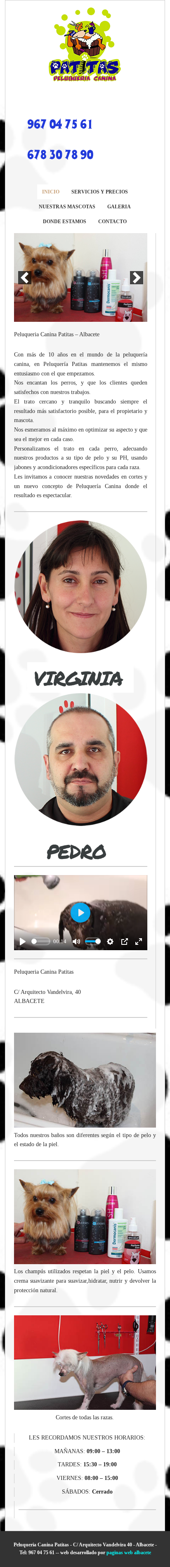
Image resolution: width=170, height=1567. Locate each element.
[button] (24, 277)
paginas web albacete (128, 1552)
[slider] (40, 941)
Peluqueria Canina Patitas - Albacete (84, 44)
